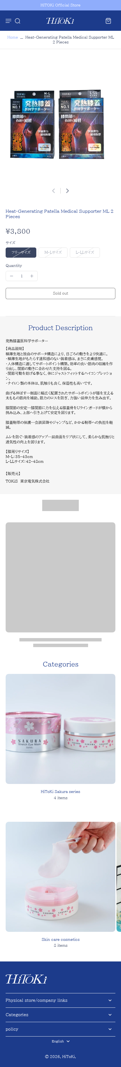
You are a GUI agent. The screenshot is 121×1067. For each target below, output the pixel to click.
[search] (17, 20)
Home (12, 37)
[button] (60, 293)
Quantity (14, 266)
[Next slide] (67, 190)
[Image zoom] (60, 121)
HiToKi (68, 1057)
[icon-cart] (108, 20)
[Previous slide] (53, 190)
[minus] (11, 276)
